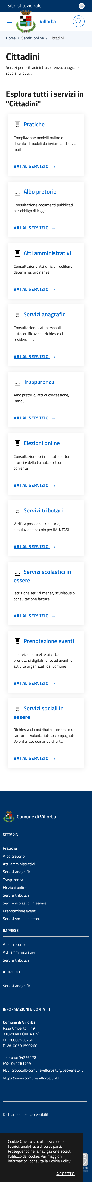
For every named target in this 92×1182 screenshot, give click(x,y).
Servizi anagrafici (17, 872)
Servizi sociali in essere (22, 919)
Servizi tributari (16, 895)
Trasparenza (13, 879)
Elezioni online (15, 887)
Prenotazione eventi (20, 911)
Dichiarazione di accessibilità (27, 1114)
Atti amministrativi (19, 864)
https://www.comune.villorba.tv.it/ (31, 1078)
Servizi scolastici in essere (24, 903)
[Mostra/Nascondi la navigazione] (10, 21)
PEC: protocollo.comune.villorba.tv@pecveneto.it (43, 1070)
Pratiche (10, 848)
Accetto (65, 1174)
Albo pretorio (14, 856)
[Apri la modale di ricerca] (79, 21)
